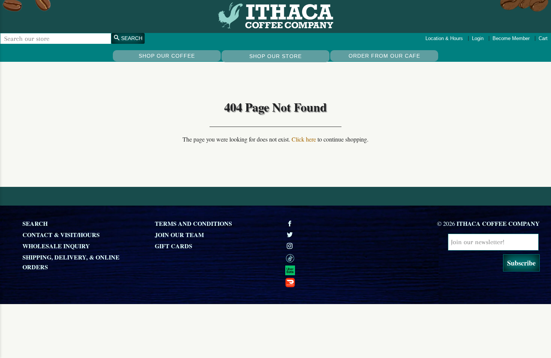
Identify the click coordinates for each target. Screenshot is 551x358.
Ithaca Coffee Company (498, 223)
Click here (304, 139)
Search (35, 223)
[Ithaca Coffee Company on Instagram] (290, 246)
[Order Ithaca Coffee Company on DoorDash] (347, 282)
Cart (543, 38)
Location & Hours (444, 38)
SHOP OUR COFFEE (167, 56)
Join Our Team (179, 234)
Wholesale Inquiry (56, 246)
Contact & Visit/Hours (61, 234)
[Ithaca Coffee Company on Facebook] (290, 223)
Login (478, 38)
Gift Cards (173, 246)
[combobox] (55, 38)
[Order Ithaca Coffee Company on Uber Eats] (347, 270)
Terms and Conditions (193, 223)
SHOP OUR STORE (275, 56)
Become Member (511, 38)
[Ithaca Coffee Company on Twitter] (290, 234)
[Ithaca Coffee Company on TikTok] (347, 257)
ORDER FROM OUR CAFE (384, 56)
